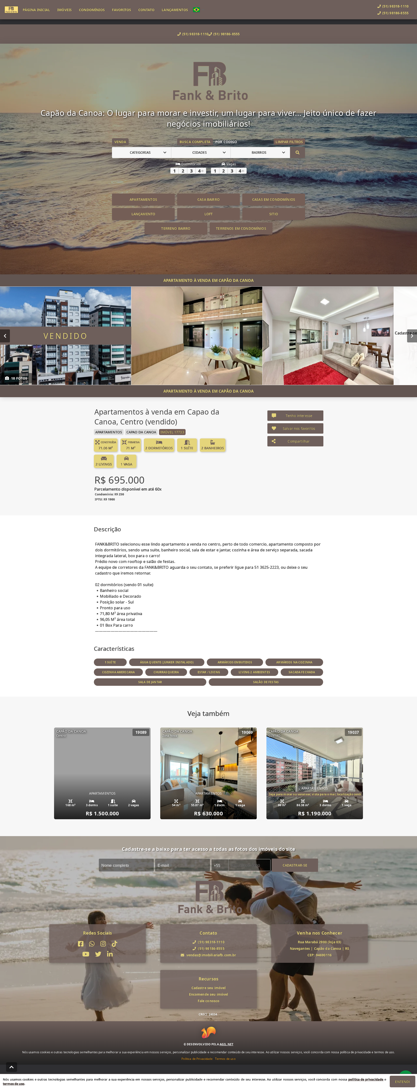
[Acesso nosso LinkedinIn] (110, 954)
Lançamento (143, 214)
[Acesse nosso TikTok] (114, 944)
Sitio (273, 214)
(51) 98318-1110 (195, 34)
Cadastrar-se (295, 865)
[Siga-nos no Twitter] (98, 954)
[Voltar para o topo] (11, 1067)
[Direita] (412, 335)
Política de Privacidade (196, 1058)
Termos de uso (225, 1058)
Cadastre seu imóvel (208, 987)
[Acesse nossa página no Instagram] (103, 944)
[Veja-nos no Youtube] (85, 954)
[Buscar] (297, 152)
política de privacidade (365, 1079)
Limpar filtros (289, 141)
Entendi (402, 1081)
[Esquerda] (5, 335)
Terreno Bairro (175, 228)
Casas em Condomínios (273, 199)
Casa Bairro (208, 199)
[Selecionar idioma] (198, 10)
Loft (208, 214)
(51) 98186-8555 (226, 34)
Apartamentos (143, 199)
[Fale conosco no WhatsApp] (92, 944)
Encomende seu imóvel (208, 994)
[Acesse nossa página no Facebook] (80, 944)
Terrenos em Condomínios (241, 228)
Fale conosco (209, 1001)
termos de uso (13, 1084)
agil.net (226, 1044)
